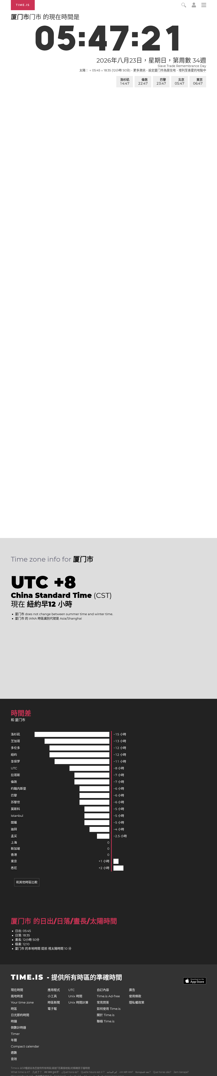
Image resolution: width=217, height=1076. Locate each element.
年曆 (14, 1040)
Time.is (23, 5)
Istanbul (17, 816)
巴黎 (161, 81)
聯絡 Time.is (105, 1021)
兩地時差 (17, 996)
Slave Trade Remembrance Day (182, 66)
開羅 (14, 822)
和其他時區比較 (26, 882)
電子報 (52, 1009)
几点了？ (37, 1072)
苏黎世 (15, 802)
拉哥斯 (15, 775)
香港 (14, 855)
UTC (14, 768)
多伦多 (15, 748)
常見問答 (103, 1002)
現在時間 (17, 990)
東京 (198, 81)
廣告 (132, 990)
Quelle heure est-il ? (92, 1072)
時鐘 (14, 1021)
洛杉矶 (124, 81)
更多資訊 (139, 70)
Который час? (143, 1072)
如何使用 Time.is (109, 1009)
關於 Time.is (105, 1015)
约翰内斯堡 (18, 789)
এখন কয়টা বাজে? (126, 1072)
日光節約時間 (20, 1015)
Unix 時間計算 (78, 1002)
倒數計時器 (18, 1028)
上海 (14, 842)
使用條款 (135, 996)
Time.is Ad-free (108, 996)
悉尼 (14, 868)
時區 (14, 1009)
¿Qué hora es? (70, 1072)
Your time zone (22, 1002)
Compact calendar (25, 1046)
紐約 (14, 755)
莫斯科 (15, 809)
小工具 (52, 996)
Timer (15, 1034)
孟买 (14, 836)
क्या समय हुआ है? (51, 1072)
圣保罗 (15, 761)
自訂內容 (103, 990)
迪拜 (14, 829)
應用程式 (54, 990)
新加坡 (15, 849)
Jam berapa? (181, 1072)
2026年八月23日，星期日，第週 (151, 60)
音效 (14, 1059)
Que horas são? (162, 1072)
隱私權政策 (136, 1002)
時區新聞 (54, 1002)
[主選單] (203, 5)
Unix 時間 (75, 996)
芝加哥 (15, 741)
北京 (179, 81)
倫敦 (143, 81)
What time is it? (20, 1072)
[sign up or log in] (194, 6)
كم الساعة (112, 1072)
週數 (14, 1053)
